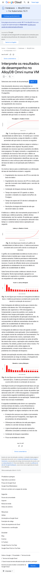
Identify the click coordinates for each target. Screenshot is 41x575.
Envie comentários (10, 58)
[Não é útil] (13, 54)
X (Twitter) (5, 542)
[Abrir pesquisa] (25, 2)
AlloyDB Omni (24, 8)
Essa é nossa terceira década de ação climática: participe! (20, 561)
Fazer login (35, 2)
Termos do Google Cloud (10, 558)
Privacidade (16, 555)
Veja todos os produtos (8, 480)
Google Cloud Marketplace (9, 486)
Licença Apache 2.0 (7, 463)
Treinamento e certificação (10, 527)
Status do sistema (7, 507)
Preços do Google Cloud (9, 483)
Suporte (4, 500)
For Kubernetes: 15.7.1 (17, 11)
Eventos (4, 539)
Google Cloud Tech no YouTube (11, 548)
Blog (3, 536)
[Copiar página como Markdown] (10, 76)
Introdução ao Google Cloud (10, 518)
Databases (10, 8)
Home (3, 48)
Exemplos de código (8, 521)
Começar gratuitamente (12, 16)
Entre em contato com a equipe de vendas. (14, 489)
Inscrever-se (35, 566)
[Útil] (10, 54)
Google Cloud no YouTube (9, 545)
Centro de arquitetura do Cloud (11, 524)
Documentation (11, 48)
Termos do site (25, 555)
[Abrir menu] (3, 2)
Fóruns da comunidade (8, 497)
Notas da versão (6, 503)
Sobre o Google (6, 555)
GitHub (4, 515)
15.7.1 (33, 82)
